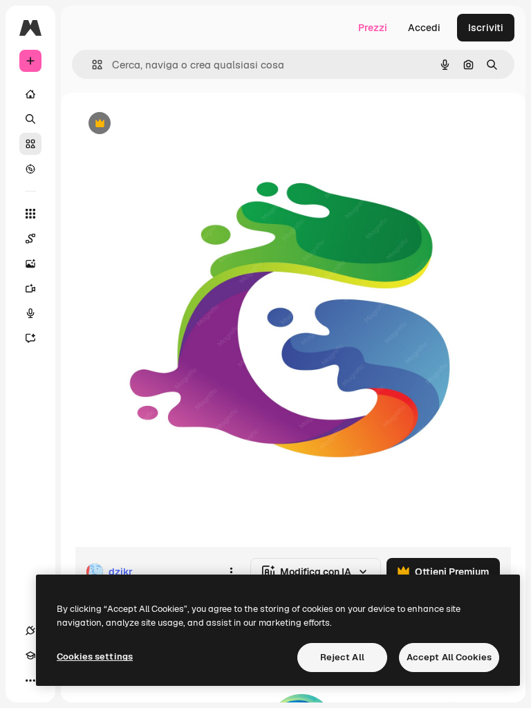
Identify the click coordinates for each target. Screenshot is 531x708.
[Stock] (30, 144)
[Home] (30, 94)
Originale (166, 124)
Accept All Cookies (449, 657)
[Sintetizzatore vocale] (30, 313)
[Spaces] (30, 238)
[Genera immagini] (30, 263)
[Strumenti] (30, 214)
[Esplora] (30, 169)
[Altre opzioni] (231, 572)
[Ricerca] (30, 119)
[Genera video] (30, 288)
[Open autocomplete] (92, 64)
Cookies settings (95, 656)
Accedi (424, 27)
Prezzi (372, 27)
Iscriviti (485, 27)
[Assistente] (30, 338)
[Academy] (30, 655)
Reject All (342, 657)
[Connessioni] (30, 631)
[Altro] (30, 680)
